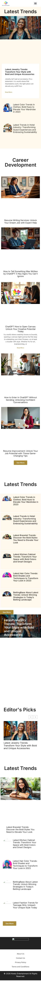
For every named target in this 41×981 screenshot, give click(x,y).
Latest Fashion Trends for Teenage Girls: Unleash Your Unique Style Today (25, 905)
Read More (8, 92)
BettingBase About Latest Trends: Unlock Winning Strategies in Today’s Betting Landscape (25, 596)
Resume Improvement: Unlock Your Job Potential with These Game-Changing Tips (20, 453)
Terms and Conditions (20, 967)
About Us (20, 954)
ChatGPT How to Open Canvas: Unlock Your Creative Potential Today (20, 329)
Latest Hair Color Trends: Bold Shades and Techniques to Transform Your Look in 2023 (25, 577)
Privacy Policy (20, 962)
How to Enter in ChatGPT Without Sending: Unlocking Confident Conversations (20, 399)
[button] (35, 3)
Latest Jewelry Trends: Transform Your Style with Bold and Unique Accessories (19, 71)
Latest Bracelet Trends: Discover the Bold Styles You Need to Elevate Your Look (25, 539)
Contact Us (20, 958)
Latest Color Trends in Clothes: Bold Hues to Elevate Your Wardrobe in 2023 (24, 108)
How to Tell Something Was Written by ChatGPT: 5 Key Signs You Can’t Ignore (20, 273)
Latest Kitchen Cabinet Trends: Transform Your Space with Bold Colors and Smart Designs (25, 558)
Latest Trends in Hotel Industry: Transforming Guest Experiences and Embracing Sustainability (25, 128)
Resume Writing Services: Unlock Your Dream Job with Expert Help (20, 221)
